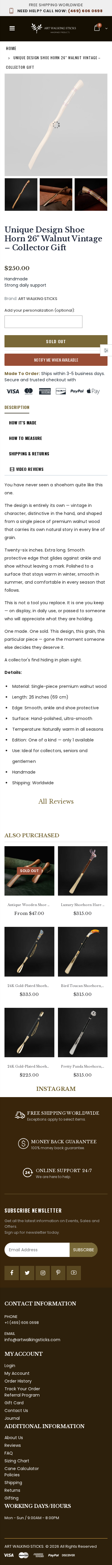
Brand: (10, 299)
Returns (12, 1490)
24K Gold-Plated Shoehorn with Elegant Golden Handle (29, 1066)
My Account (17, 1373)
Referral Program (22, 1395)
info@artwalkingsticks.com (32, 1340)
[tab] (16, 407)
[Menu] (12, 28)
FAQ (8, 1453)
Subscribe (83, 1250)
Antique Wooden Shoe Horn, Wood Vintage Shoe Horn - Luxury (29, 905)
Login (9, 1366)
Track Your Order (22, 1389)
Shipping (13, 1483)
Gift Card (14, 1403)
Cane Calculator (21, 1469)
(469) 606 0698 (59, 11)
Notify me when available (56, 360)
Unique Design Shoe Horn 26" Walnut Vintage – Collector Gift (53, 238)
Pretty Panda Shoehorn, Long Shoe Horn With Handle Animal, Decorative (83, 1066)
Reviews (12, 1445)
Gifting (11, 1498)
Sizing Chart (16, 1461)
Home (11, 48)
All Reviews (56, 801)
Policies (12, 1475)
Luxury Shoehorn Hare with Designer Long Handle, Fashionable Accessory (83, 905)
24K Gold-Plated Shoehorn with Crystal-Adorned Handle (29, 986)
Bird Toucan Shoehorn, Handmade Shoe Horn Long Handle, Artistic (83, 986)
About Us (13, 1438)
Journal (12, 1418)
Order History (18, 1381)
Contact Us (16, 1411)
